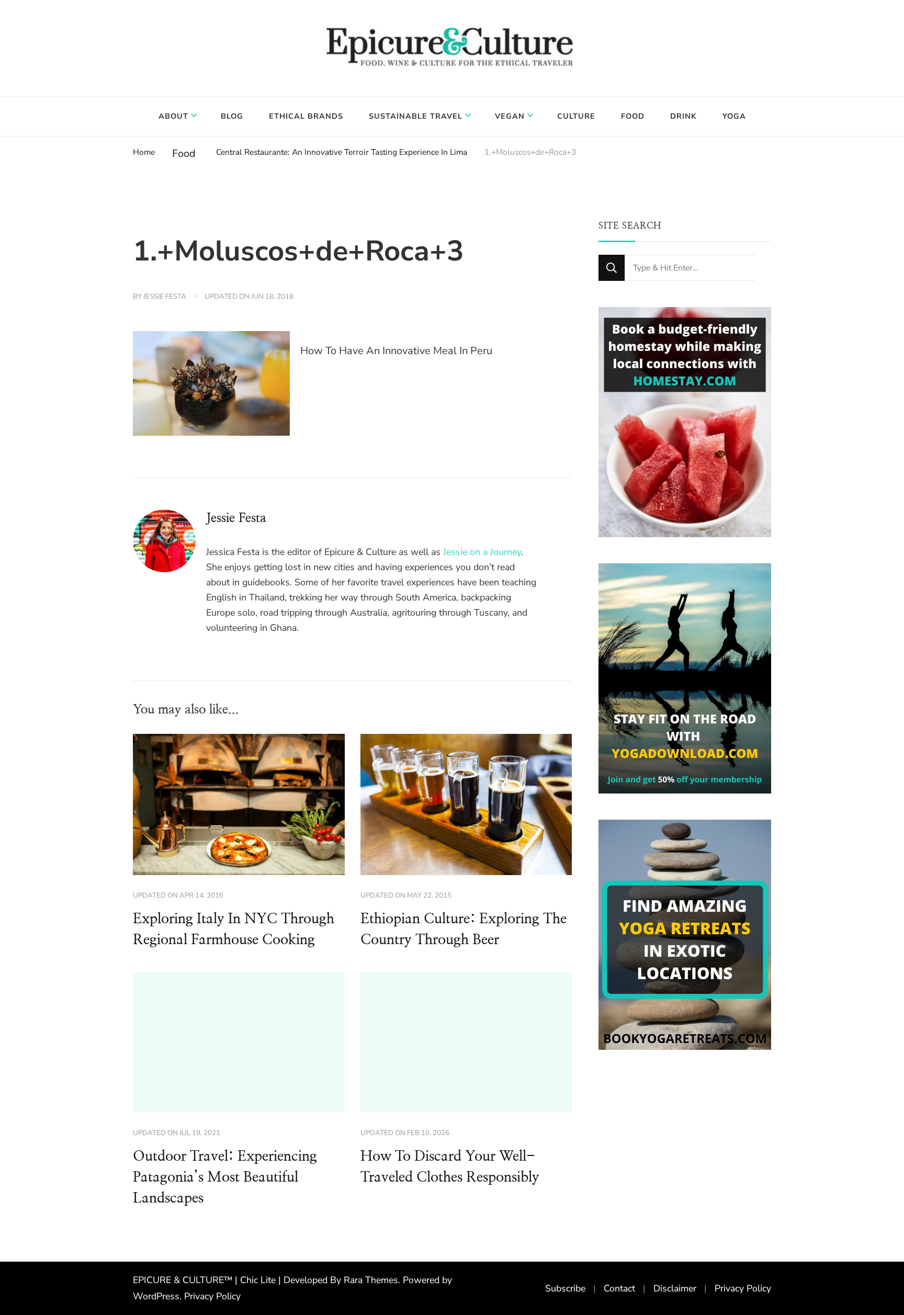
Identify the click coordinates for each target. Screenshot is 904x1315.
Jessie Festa (164, 296)
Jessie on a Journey (482, 552)
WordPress (156, 1296)
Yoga (734, 116)
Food (633, 116)
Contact (619, 1288)
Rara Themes (371, 1280)
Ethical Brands (306, 116)
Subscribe (565, 1288)
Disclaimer (674, 1288)
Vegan (510, 116)
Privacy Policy (212, 1296)
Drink (683, 116)
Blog (232, 116)
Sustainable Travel (415, 116)
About (173, 116)
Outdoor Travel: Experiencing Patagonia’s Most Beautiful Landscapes (225, 1177)
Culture (576, 116)
